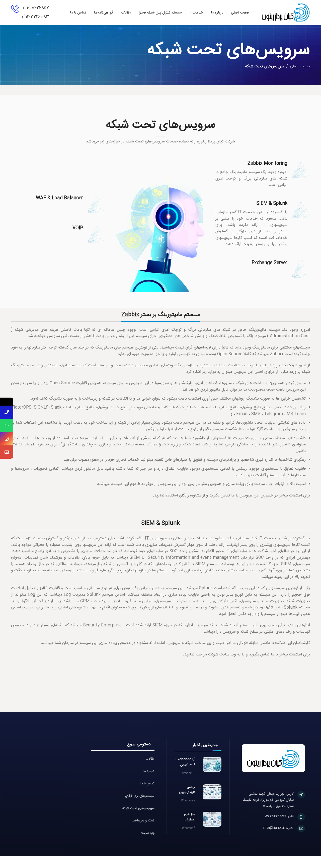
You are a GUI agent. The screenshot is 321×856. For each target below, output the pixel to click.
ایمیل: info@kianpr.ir (278, 827)
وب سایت (147, 833)
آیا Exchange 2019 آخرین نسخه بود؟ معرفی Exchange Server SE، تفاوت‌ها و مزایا (185, 762)
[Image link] (273, 758)
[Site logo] (286, 12)
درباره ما (148, 771)
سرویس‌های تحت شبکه (138, 808)
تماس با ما (147, 783)
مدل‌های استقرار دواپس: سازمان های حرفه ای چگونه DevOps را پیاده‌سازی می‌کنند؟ (185, 817)
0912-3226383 (35, 17)
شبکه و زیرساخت (143, 820)
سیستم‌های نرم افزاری (139, 796)
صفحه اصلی (300, 66)
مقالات (150, 759)
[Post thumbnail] (212, 764)
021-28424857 (35, 8)
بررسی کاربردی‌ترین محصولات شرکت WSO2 (185, 789)
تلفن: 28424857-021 (279, 816)
